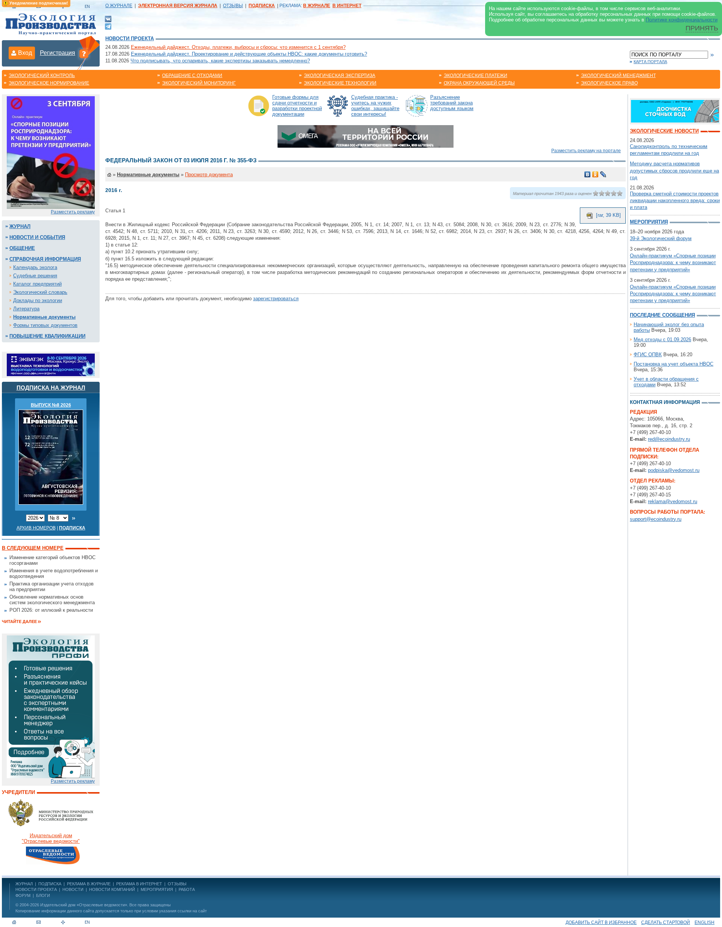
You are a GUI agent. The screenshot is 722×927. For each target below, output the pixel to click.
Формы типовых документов (45, 325)
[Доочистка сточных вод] (675, 110)
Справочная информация (45, 259)
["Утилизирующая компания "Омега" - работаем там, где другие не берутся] (366, 136)
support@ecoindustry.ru (655, 519)
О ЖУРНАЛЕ (118, 5)
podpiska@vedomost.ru (673, 470)
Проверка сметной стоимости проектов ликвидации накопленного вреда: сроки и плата (675, 200)
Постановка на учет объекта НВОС (673, 364)
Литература (26, 309)
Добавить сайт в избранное (601, 922)
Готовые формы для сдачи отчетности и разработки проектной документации (297, 105)
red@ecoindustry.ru (669, 439)
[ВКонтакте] (108, 18)
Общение (22, 248)
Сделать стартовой (665, 922)
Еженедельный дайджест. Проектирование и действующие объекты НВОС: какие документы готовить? (249, 54)
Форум (22, 895)
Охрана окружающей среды (479, 83)
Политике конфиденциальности (681, 20)
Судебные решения (35, 275)
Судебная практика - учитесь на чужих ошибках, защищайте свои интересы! (375, 105)
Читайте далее (19, 621)
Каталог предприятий (37, 284)
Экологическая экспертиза (339, 75)
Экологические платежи (475, 75)
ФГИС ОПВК (648, 354)
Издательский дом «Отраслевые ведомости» (83, 905)
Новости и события (37, 237)
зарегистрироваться (276, 298)
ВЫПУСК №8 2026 (51, 405)
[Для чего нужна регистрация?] (83, 53)
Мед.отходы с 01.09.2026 (662, 339)
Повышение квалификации (47, 336)
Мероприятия (649, 222)
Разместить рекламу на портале (586, 150)
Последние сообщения (662, 315)
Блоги (43, 895)
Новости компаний (112, 889)
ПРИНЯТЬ (702, 28)
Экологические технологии (340, 83)
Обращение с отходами (192, 75)
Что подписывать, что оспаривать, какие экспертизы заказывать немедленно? (220, 61)
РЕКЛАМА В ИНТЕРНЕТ (139, 884)
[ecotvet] (51, 706)
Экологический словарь (40, 292)
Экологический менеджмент (618, 75)
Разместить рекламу (73, 212)
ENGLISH (704, 922)
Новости (72, 889)
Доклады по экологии (37, 300)
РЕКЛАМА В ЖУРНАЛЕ (89, 884)
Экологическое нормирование (49, 83)
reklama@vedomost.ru (672, 501)
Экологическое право (609, 83)
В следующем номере (33, 548)
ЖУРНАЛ (24, 884)
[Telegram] (108, 26)
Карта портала (650, 61)
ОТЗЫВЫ (233, 5)
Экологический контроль (42, 75)
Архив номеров (36, 528)
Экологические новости (664, 131)
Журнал (19, 226)
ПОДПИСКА (49, 884)
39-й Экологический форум (661, 238)
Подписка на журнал (51, 387)
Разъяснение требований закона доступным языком (451, 102)
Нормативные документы (44, 317)
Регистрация (57, 53)
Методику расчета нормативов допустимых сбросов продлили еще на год (674, 170)
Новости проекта (129, 38)
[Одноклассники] (595, 174)
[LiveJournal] (603, 174)
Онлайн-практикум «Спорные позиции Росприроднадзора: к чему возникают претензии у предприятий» (673, 262)
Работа (187, 889)
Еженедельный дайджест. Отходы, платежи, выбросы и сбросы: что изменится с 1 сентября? (238, 47)
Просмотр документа (209, 174)
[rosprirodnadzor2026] (51, 152)
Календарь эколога (35, 267)
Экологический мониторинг (199, 83)
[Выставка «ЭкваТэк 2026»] (51, 364)
